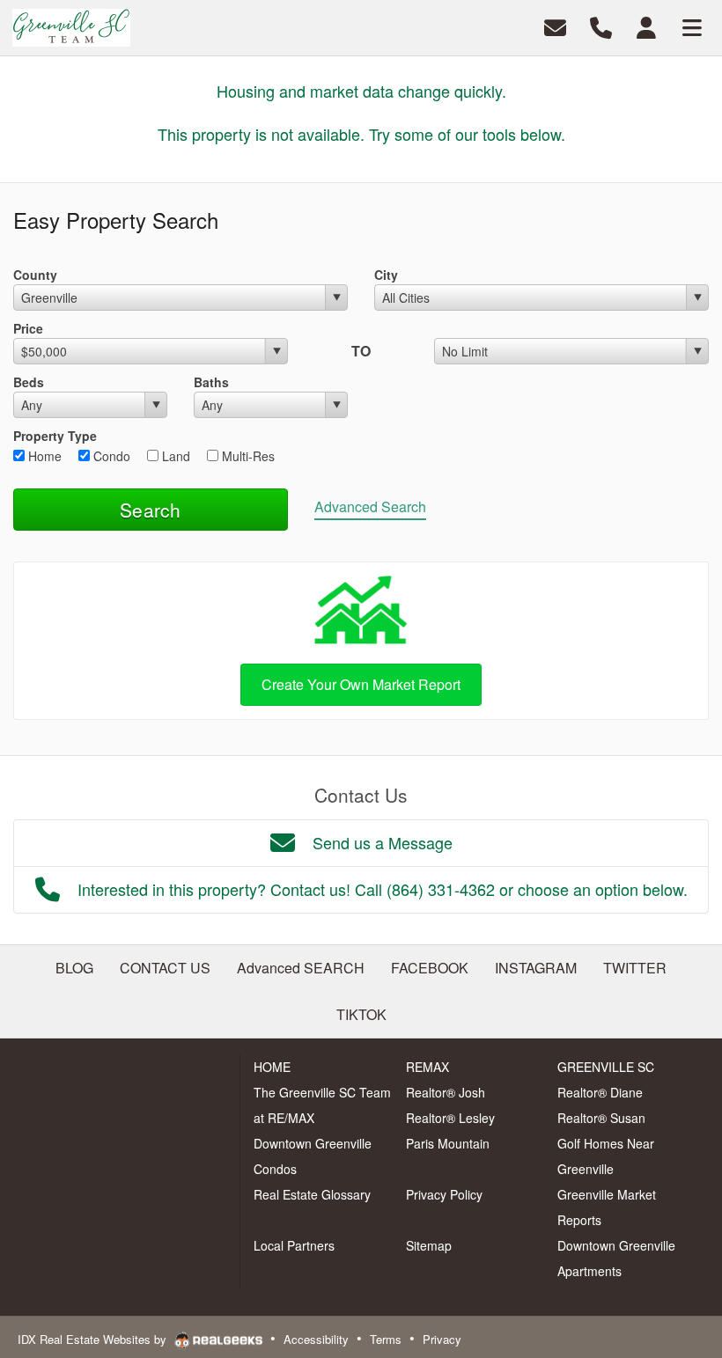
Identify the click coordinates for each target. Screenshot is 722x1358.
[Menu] (692, 26)
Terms (386, 1339)
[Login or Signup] (646, 26)
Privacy (442, 1339)
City (386, 274)
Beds (28, 382)
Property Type (55, 435)
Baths (211, 382)
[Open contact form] (555, 26)
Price (28, 328)
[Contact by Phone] (601, 26)
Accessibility (316, 1339)
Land (174, 456)
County (35, 274)
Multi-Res (246, 456)
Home (43, 456)
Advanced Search (370, 506)
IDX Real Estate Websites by (94, 1339)
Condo (110, 456)
